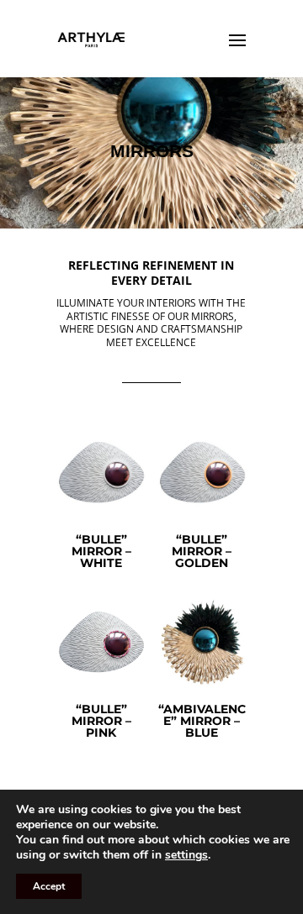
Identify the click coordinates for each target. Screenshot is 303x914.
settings (186, 855)
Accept (49, 886)
